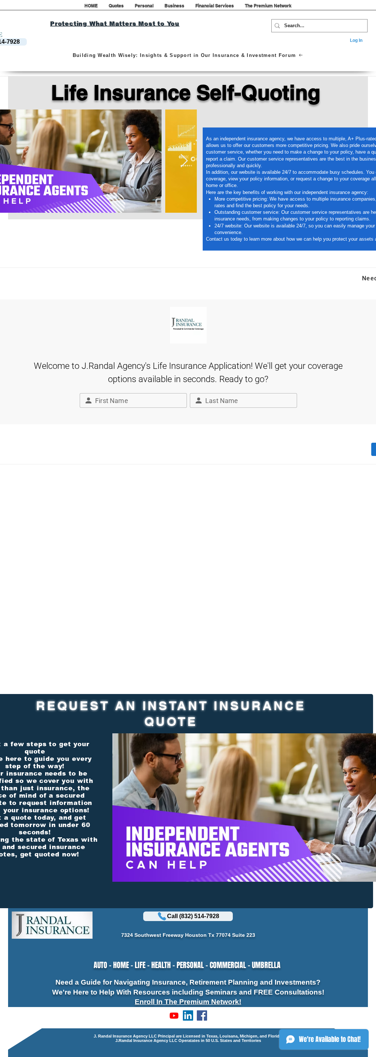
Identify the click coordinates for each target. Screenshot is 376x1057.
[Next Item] (184, 161)
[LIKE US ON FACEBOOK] (202, 1015)
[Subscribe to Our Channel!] (174, 1015)
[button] (116, 8)
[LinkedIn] (188, 1015)
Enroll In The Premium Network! (188, 1002)
